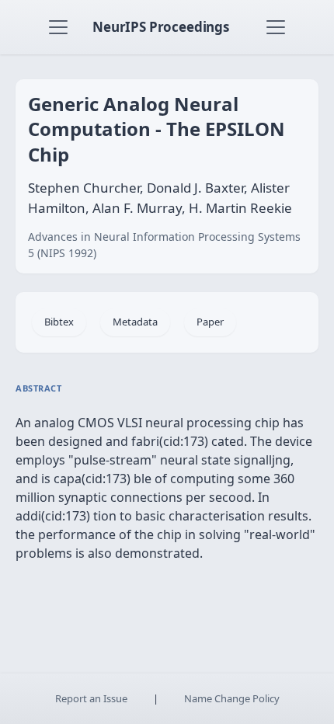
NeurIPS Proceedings (160, 27)
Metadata (135, 322)
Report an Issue (91, 698)
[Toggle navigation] (58, 27)
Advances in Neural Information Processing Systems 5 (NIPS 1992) (164, 244)
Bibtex (59, 322)
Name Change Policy (232, 698)
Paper (210, 322)
